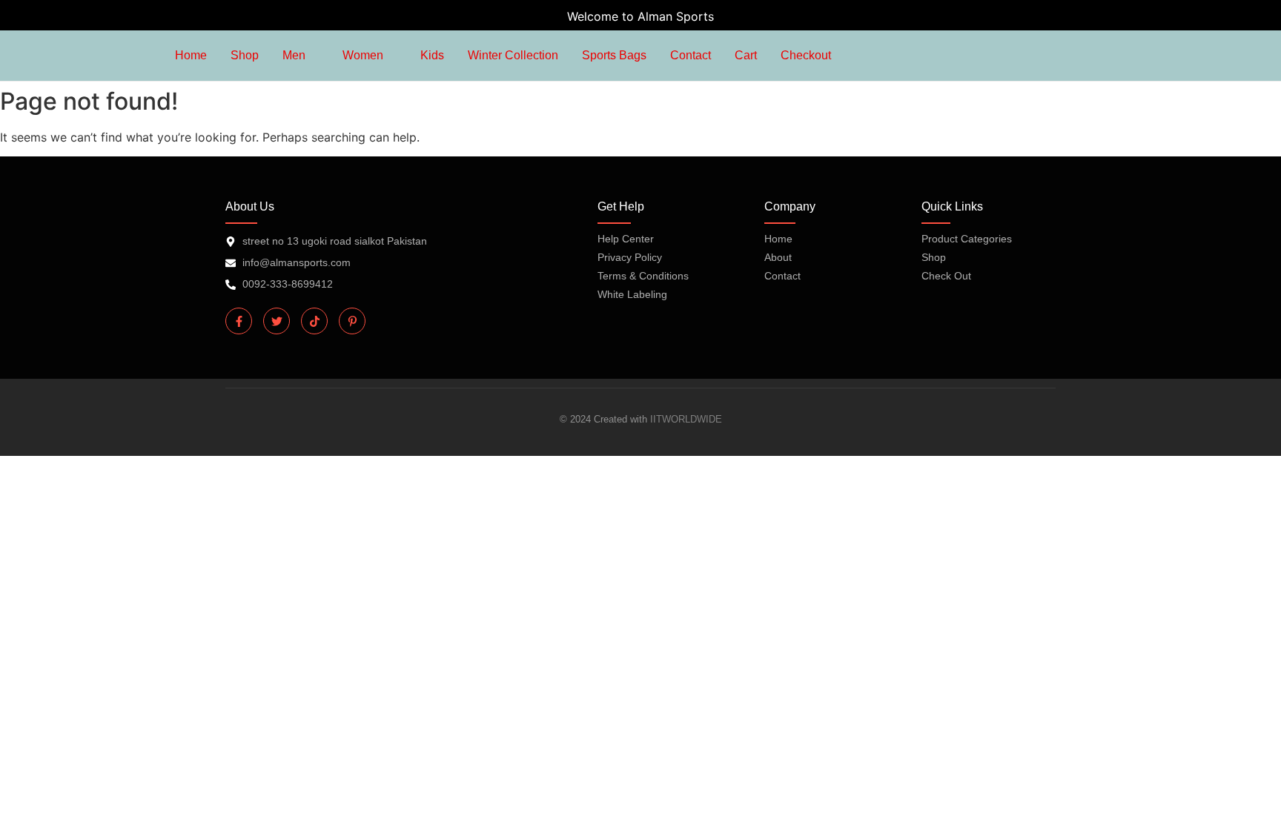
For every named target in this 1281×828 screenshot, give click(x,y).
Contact (782, 276)
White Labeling (632, 294)
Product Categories (966, 239)
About (778, 257)
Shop (933, 257)
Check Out (946, 276)
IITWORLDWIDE (686, 419)
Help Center (626, 239)
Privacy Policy (630, 257)
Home (778, 239)
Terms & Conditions (643, 276)
